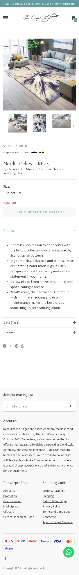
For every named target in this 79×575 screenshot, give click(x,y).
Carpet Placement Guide (18, 517)
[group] (17, 123)
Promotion (10, 496)
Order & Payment (54, 491)
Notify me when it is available (39, 212)
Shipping (48, 496)
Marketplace (11, 506)
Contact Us (49, 517)
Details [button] (8, 230)
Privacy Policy (51, 506)
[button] (5, 126)
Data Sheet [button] (11, 322)
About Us (9, 491)
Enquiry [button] (9, 332)
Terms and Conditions (56, 512)
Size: (7, 186)
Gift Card (8, 512)
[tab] (39, 231)
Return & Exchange (54, 501)
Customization (12, 501)
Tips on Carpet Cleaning (58, 522)
